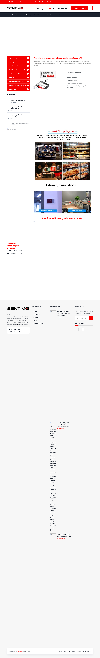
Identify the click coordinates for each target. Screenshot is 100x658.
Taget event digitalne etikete (20, 123)
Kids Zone (50, 15)
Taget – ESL (36, 314)
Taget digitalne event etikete (16, 81)
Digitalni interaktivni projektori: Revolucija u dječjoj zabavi (63, 313)
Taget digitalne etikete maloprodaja (16, 108)
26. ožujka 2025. (60, 317)
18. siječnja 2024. (61, 538)
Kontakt (35, 320)
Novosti (58, 15)
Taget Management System (16, 73)
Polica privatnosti (38, 323)
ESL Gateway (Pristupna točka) (17, 69)
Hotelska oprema (39, 15)
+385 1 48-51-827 (14, 251)
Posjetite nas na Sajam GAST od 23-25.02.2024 (64, 535)
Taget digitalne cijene (14, 66)
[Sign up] (91, 318)
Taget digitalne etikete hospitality (16, 116)
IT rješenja (29, 15)
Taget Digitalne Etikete (15, 62)
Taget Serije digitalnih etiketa (16, 58)
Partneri (65, 15)
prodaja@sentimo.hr (15, 253)
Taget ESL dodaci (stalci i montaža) (18, 85)
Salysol (11, 15)
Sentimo (20, 651)
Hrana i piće (19, 15)
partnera (18, 324)
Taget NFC (11, 77)
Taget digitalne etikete (18, 101)
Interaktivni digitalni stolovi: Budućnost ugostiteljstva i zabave (63, 424)
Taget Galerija (12, 89)
